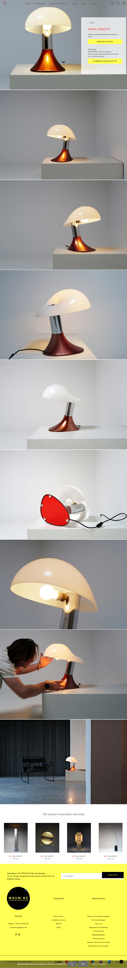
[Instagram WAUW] (19, 934)
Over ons (98, 924)
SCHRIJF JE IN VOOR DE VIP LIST (105, 61)
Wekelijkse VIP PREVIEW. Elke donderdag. (30, 876)
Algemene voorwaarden (98, 927)
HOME (27, 4)
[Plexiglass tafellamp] (79, 838)
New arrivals (39, 4)
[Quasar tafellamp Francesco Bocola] (47, 838)
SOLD (83, 4)
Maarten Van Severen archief (98, 942)
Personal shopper (98, 920)
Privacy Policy (98, 931)
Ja (72, 964)
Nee (83, 964)
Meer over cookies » (100, 964)
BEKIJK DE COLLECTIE (105, 42)
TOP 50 (74, 4)
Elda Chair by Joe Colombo (99, 946)
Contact (93, 4)
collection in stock (57, 4)
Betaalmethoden (98, 935)
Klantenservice (98, 939)
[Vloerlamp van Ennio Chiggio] (111, 838)
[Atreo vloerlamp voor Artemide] (16, 838)
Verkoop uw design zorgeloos (98, 916)
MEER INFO (16, 858)
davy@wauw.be (21, 927)
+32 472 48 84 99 (22, 924)
